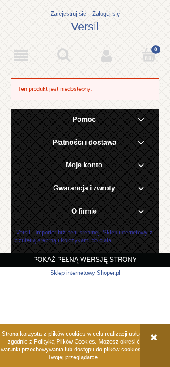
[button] (21, 55)
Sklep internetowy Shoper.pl (85, 273)
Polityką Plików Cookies (64, 341)
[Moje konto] (106, 55)
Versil (85, 26)
